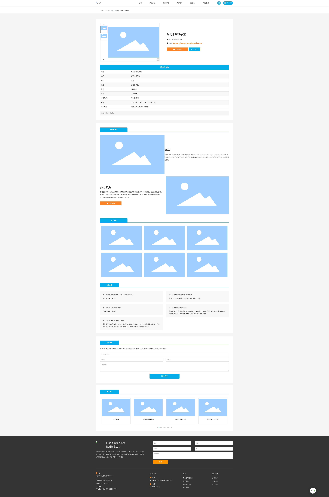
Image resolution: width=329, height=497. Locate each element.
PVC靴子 (186, 488)
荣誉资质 (215, 481)
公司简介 (215, 478)
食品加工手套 (187, 484)
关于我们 (215, 473)
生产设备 (215, 484)
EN (227, 3)
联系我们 (153, 473)
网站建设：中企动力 (102, 489)
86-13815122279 (155, 487)
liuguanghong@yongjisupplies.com (188, 43)
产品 (107, 10)
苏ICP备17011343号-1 (102, 484)
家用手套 (186, 481)
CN (231, 3)
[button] (157, 427)
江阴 (110, 489)
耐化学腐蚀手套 (115, 10)
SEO (115, 489)
